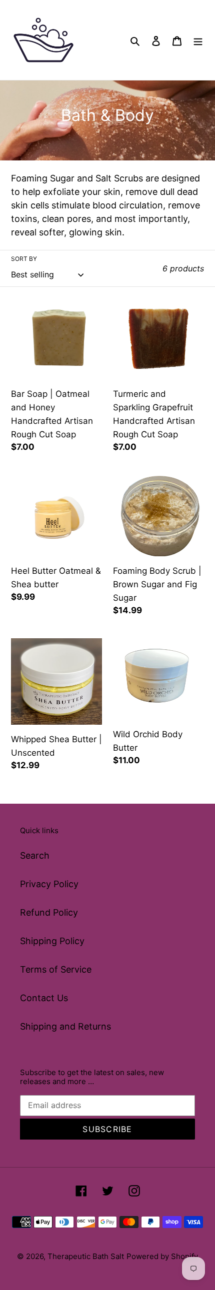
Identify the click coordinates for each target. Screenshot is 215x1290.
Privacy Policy (49, 884)
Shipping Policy (52, 941)
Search (35, 855)
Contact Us (44, 998)
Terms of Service (56, 969)
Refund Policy (49, 912)
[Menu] (198, 40)
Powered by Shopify (162, 1256)
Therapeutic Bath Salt (86, 1256)
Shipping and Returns (65, 1026)
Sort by (24, 258)
